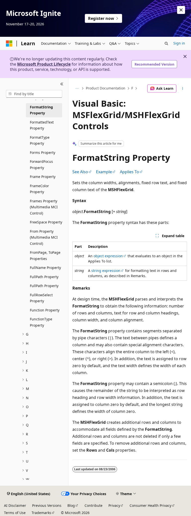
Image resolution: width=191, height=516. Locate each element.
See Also (80, 171)
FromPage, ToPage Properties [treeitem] (45, 255)
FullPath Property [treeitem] (44, 276)
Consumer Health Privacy (150, 505)
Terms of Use (15, 512)
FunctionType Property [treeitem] (41, 322)
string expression (105, 270)
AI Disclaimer (15, 505)
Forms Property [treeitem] (42, 152)
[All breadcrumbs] (76, 88)
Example (104, 171)
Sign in (179, 43)
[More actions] (182, 88)
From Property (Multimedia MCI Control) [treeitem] (44, 237)
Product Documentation (105, 88)
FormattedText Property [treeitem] (42, 125)
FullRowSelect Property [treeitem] (41, 298)
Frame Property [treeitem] (42, 176)
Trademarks (41, 512)
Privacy (114, 505)
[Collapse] (61, 84)
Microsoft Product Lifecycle (44, 64)
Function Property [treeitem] (44, 310)
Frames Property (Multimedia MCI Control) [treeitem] (44, 207)
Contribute (93, 505)
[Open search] (166, 43)
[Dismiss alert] (181, 10)
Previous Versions (46, 505)
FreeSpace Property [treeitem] (46, 222)
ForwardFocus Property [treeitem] (41, 164)
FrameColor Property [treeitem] (39, 188)
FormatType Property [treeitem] (39, 140)
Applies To (129, 171)
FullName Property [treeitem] (45, 267)
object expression (108, 256)
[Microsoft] (9, 43)
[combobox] (34, 94)
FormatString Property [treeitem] (41, 110)
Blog (71, 505)
